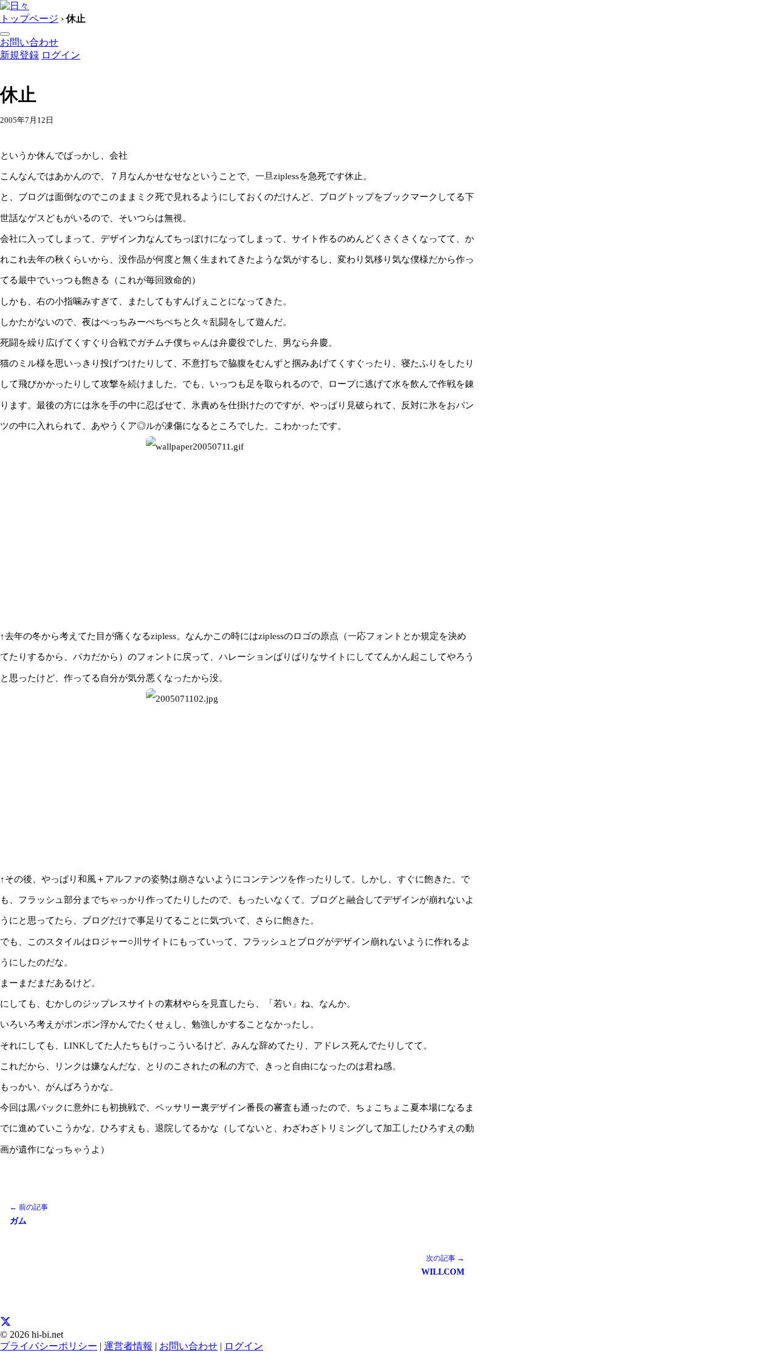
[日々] (14, 6)
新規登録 (19, 55)
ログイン (60, 55)
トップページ (29, 18)
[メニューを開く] (5, 34)
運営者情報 (128, 1346)
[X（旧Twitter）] (5, 1323)
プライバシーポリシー (48, 1346)
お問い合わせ (29, 42)
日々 (13, 68)
